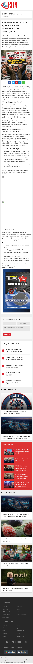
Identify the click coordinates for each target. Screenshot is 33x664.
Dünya (18, 625)
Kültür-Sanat (20, 630)
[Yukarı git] (29, 660)
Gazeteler (19, 606)
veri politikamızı (8, 662)
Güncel (4, 630)
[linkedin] (19, 82)
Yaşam (18, 633)
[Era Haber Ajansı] (11, 5)
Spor (18, 628)
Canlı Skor (5, 609)
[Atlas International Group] (16, 312)
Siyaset (4, 625)
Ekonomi (4, 628)
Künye (18, 609)
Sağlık (4, 636)
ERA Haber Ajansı (7, 612)
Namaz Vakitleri (6, 614)
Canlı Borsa (5, 617)
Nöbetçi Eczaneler (22, 614)
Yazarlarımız (6, 606)
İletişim (19, 612)
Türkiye (4, 633)
